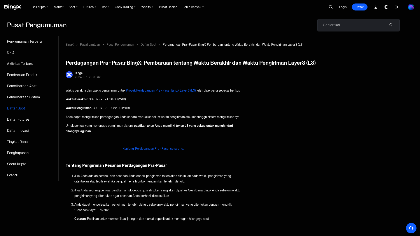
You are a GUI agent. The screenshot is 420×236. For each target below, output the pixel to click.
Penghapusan (18, 153)
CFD (10, 52)
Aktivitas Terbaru (20, 64)
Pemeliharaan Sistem (23, 97)
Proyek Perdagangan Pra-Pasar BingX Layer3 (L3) (161, 90)
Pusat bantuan (90, 44)
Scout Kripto (16, 164)
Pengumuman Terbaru (24, 41)
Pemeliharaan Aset (22, 86)
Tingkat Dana (17, 142)
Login (343, 7)
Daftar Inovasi (18, 130)
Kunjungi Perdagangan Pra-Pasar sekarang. (153, 148)
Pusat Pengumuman (120, 44)
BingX (70, 44)
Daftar (359, 7)
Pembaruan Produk (22, 75)
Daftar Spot (16, 108)
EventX (12, 175)
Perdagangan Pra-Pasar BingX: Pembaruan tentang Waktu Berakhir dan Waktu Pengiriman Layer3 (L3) (233, 44)
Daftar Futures (18, 119)
